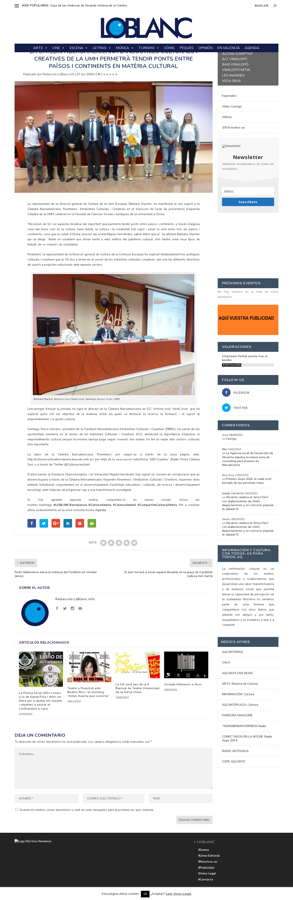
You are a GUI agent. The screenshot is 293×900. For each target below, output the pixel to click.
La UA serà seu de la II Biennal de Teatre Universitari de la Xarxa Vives (138, 688)
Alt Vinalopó (234, 58)
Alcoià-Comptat (237, 53)
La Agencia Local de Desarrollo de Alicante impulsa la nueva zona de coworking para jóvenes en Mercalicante (247, 459)
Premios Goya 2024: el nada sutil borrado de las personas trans (246, 481)
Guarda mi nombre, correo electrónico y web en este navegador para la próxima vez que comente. (87, 810)
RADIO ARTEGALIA (235, 751)
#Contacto (205, 879)
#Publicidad (206, 868)
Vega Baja (231, 80)
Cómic (169, 48)
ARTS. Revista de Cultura (240, 684)
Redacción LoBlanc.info (58, 74)
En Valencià (228, 48)
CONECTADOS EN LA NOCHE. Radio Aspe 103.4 (247, 738)
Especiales (229, 96)
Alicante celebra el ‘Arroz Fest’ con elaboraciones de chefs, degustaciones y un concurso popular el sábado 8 (248, 503)
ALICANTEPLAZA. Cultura (240, 705)
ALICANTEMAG (232, 652)
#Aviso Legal (207, 873)
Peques (186, 48)
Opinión (205, 48)
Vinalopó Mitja (236, 69)
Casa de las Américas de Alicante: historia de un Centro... (89, 5)
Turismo (147, 48)
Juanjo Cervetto (233, 493)
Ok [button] (145, 894)
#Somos (203, 850)
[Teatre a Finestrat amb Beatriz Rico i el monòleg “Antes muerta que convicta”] (89, 667)
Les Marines (233, 75)
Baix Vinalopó (235, 64)
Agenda (252, 48)
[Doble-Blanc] (248, 334)
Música (122, 48)
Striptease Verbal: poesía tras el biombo (244, 358)
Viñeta (226, 117)
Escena (76, 48)
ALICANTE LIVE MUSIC (237, 673)
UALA (226, 662)
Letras (99, 48)
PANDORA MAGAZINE (237, 715)
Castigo (231, 439)
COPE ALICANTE (233, 761)
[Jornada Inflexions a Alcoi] (186, 665)
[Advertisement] (250, 244)
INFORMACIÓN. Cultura (238, 694)
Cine (56, 48)
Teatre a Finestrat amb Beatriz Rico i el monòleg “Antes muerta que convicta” (88, 692)
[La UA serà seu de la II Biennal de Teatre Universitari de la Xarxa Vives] (138, 665)
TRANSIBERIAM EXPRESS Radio (244, 726)
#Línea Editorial (209, 856)
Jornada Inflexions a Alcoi (183, 684)
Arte (38, 48)
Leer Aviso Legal (178, 894)
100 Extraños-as (233, 128)
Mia (224, 449)
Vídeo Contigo (232, 106)
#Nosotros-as (207, 862)
